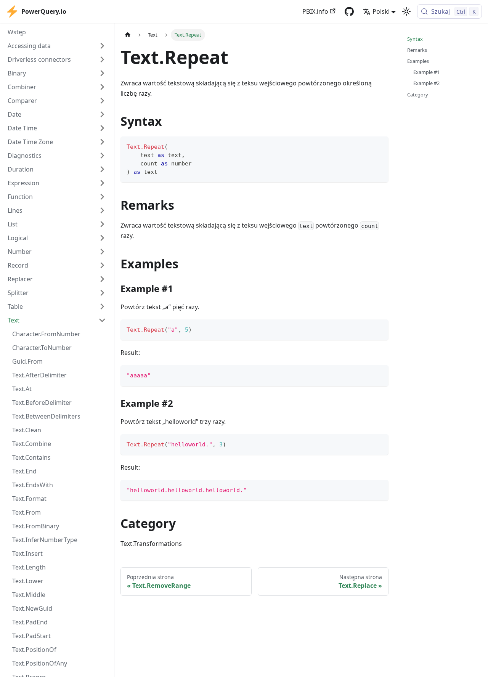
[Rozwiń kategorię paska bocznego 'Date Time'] (102, 128)
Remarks (417, 50)
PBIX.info (315, 11)
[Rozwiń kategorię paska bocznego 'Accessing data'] (102, 46)
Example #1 (426, 72)
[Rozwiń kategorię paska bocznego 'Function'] (102, 197)
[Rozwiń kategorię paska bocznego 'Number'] (102, 251)
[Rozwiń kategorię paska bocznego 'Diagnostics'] (102, 155)
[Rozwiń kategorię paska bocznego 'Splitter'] (102, 293)
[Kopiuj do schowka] (379, 146)
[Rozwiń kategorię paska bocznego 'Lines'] (102, 210)
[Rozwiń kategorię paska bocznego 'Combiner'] (102, 87)
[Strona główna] (127, 35)
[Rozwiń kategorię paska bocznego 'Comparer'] (102, 101)
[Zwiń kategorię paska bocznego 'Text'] (102, 320)
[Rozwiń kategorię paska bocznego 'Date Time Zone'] (102, 142)
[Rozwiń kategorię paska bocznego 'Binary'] (102, 73)
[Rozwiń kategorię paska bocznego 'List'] (102, 224)
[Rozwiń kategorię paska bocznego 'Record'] (102, 265)
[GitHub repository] (349, 11)
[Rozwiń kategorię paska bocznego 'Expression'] (102, 183)
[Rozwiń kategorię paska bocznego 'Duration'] (102, 169)
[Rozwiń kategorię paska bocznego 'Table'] (102, 306)
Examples (418, 61)
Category (417, 94)
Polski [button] (381, 11)
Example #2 (426, 83)
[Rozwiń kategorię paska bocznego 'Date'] (102, 114)
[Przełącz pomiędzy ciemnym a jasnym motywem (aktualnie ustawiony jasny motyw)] (406, 11)
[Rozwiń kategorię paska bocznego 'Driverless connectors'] (102, 59)
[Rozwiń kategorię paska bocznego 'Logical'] (102, 238)
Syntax (415, 38)
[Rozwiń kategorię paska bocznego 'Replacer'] (102, 279)
